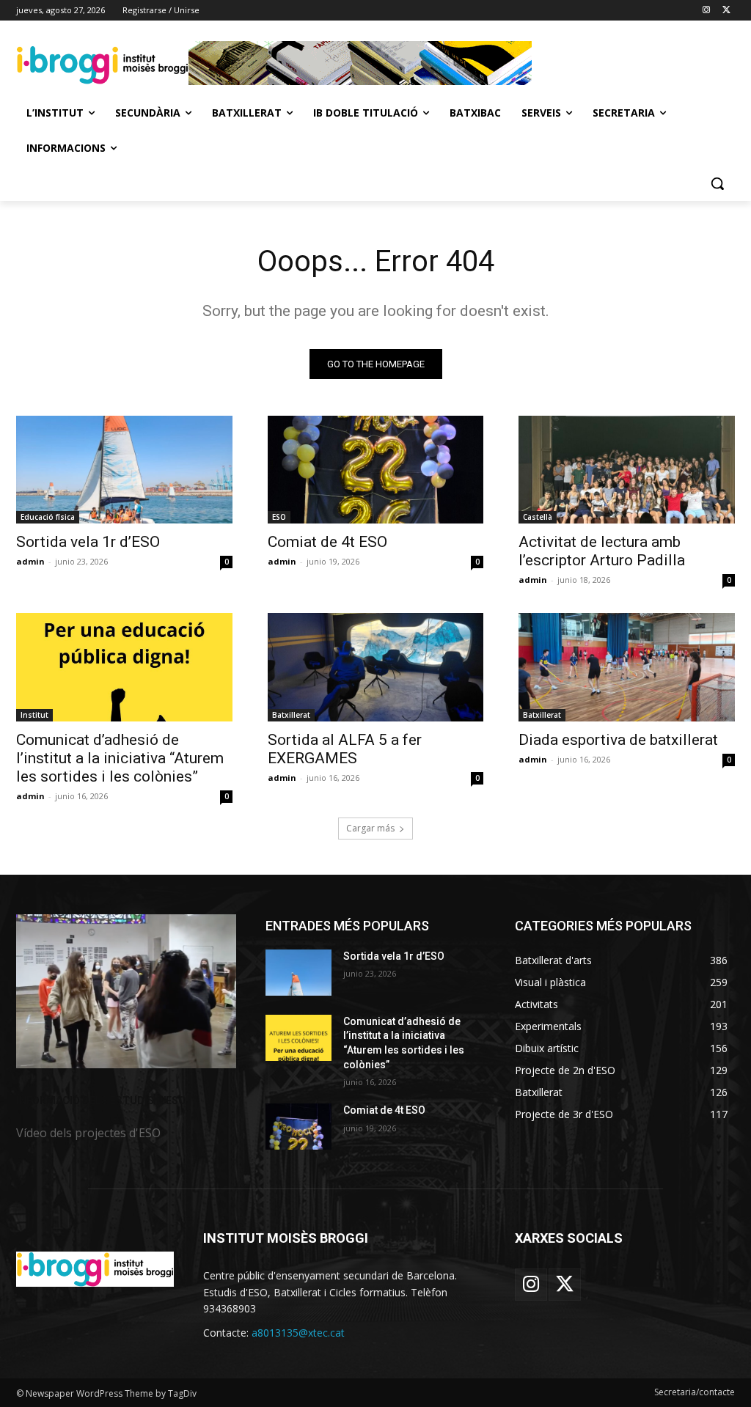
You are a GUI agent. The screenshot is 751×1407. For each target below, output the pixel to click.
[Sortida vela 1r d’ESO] (124, 470)
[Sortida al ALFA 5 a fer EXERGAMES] (376, 667)
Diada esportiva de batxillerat (618, 740)
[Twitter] (726, 10)
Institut (34, 715)
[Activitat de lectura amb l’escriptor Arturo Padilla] (627, 470)
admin (30, 561)
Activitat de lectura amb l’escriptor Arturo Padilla (602, 551)
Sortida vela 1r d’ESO (88, 542)
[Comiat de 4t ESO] (376, 470)
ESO (279, 517)
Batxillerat (291, 715)
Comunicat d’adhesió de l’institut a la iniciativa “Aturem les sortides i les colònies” (120, 758)
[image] (126, 991)
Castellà (537, 517)
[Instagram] (705, 10)
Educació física (48, 517)
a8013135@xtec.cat (298, 1333)
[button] (717, 183)
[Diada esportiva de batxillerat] (627, 667)
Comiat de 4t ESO (327, 542)
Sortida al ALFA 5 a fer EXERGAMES (345, 749)
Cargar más (370, 828)
